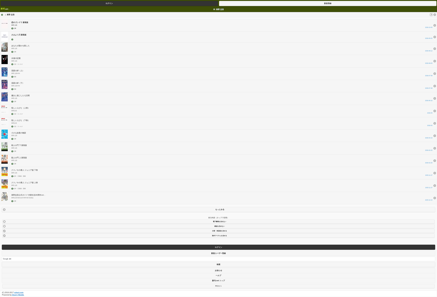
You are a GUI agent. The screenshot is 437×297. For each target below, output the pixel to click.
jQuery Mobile (18, 295)
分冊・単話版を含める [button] (219, 231)
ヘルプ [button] (218, 275)
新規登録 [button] (327, 3)
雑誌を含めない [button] (219, 226)
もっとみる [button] (219, 209)
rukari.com (18, 292)
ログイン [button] (109, 3)
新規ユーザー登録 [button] (218, 253)
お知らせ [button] (218, 270)
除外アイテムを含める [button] (219, 235)
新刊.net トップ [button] (218, 281)
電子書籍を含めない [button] (219, 221)
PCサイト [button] (218, 286)
